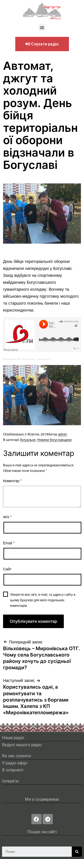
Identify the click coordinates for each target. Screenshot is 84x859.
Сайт (7, 568)
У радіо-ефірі (14, 763)
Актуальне (28, 439)
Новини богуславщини (54, 439)
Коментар (12, 480)
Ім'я (7, 516)
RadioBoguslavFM (11, 359)
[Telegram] (48, 819)
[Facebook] (36, 819)
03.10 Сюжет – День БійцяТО (36, 359)
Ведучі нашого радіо (22, 744)
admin (62, 434)
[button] (42, 27)
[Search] (77, 852)
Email (9, 542)
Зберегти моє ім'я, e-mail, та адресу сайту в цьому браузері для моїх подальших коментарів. (42, 600)
